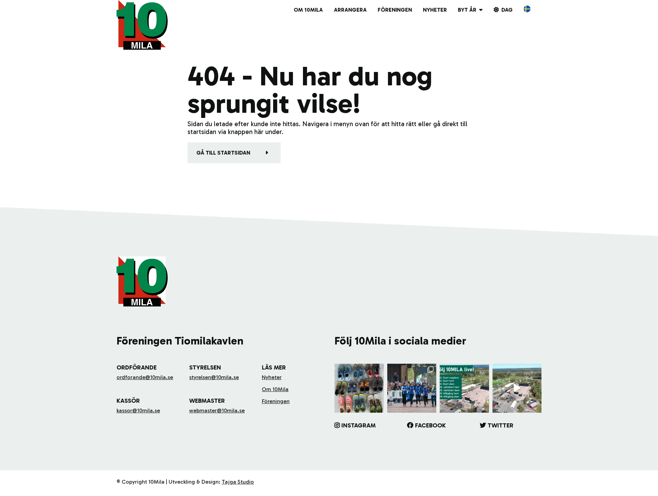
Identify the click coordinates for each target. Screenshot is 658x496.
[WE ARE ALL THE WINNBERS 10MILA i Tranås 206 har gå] (412, 388)
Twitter (500, 425)
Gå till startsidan (223, 152)
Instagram (358, 425)
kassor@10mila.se (138, 410)
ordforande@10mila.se (145, 377)
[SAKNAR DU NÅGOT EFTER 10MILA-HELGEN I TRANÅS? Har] (359, 388)
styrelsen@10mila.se (214, 377)
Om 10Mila (308, 10)
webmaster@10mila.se (217, 410)
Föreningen (395, 10)
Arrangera (350, 10)
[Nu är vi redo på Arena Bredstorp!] (517, 388)
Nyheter (435, 10)
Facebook (430, 425)
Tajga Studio (238, 482)
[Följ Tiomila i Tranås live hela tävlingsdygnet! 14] (464, 388)
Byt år (467, 10)
